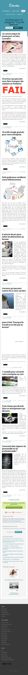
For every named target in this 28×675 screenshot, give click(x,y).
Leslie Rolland (9, 316)
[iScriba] (14, 6)
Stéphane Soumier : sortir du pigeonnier (11, 559)
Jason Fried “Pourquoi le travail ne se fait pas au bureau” (13, 325)
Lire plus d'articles (14, 500)
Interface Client (4, 635)
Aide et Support (4, 610)
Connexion (3, 616)
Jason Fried (4, 354)
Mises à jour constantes (5, 644)
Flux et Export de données (6, 631)
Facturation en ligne (5, 622)
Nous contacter (4, 654)
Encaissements (4, 627)
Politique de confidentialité (6, 657)
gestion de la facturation (19, 518)
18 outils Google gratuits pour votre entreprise (13, 133)
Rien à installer (4, 642)
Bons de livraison (4, 626)
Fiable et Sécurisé (4, 637)
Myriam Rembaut (9, 73)
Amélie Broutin (8, 171)
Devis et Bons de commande (6, 624)
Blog (2, 650)
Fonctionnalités (4, 609)
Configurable (3, 640)
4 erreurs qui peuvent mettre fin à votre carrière (14, 289)
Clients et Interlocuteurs (5, 629)
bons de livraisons (11, 522)
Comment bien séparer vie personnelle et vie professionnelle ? (14, 448)
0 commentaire (23, 171)
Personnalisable (4, 638)
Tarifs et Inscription (4, 612)
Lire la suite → (22, 68)
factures (13, 520)
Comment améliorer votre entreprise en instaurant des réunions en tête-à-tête (13, 541)
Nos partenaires (4, 652)
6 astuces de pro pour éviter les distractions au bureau (13, 237)
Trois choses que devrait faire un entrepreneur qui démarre (13, 408)
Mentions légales (4, 656)
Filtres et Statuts (4, 633)
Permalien (9, 74)
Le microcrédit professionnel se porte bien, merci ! (13, 544)
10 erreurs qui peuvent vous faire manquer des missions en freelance (12, 81)
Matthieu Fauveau (9, 126)
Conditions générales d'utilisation (7, 659)
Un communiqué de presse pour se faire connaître (11, 36)
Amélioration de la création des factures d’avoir (13, 538)
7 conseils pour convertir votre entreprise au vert (13, 373)
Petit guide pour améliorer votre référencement (14, 178)
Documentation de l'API (5, 614)
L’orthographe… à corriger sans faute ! (11, 545)
